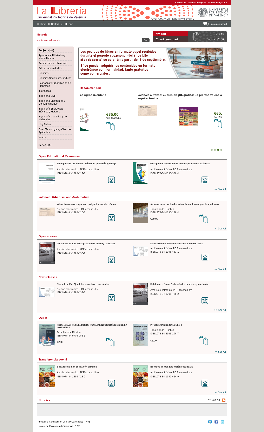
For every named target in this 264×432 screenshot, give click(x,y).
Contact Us (56, 24)
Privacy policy (76, 421)
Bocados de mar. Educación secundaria (171, 366)
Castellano (180, 2)
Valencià (192, 2)
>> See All (220, 189)
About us (42, 421)
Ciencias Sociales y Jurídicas (55, 78)
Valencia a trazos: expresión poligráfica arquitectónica (86, 204)
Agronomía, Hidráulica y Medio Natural (52, 57)
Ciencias (43, 73)
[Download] (119, 180)
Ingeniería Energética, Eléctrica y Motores (51, 110)
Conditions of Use (58, 421)
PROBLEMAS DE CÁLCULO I (166, 325)
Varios (42, 137)
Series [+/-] (45, 145)
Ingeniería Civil (47, 95)
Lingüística (45, 124)
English (202, 2)
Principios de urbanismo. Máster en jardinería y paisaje (86, 163)
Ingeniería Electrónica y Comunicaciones (52, 102)
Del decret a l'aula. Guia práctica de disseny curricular (86, 243)
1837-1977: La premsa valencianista (105, 95)
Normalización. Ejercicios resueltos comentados (176, 243)
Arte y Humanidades (50, 68)
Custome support (218, 24)
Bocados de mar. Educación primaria (77, 366)
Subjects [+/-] (46, 50)
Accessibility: (215, 2)
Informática (45, 91)
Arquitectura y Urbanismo (53, 63)
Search (42, 34)
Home (43, 24)
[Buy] (120, 127)
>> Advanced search (48, 40)
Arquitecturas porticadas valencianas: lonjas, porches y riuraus (174, 96)
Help (88, 421)
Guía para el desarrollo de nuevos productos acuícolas (180, 163)
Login (70, 24)
